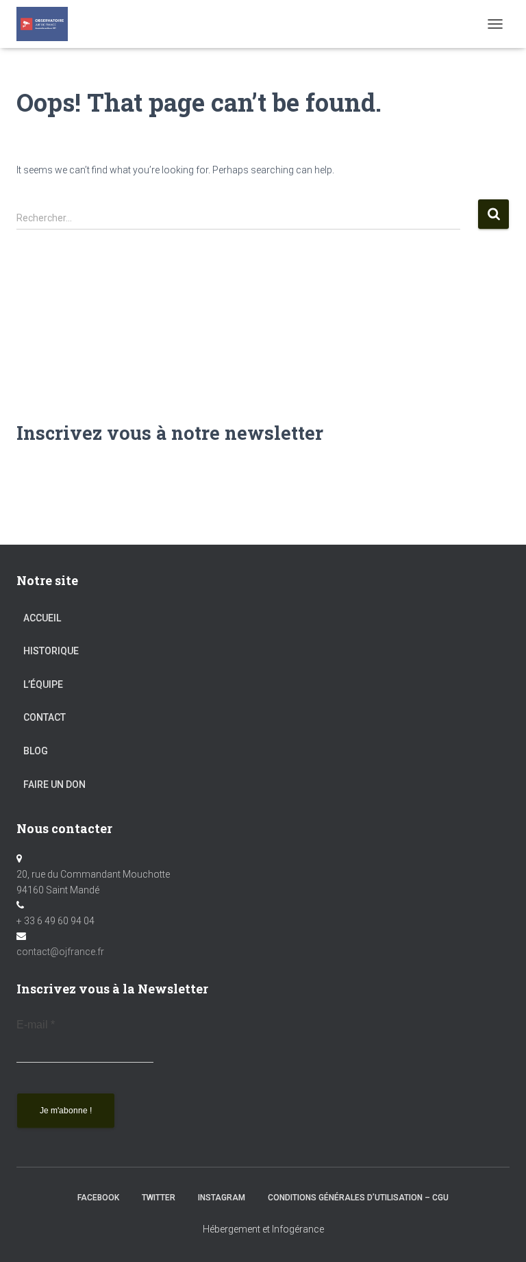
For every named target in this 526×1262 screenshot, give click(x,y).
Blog (35, 750)
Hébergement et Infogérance (263, 1229)
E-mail (35, 1024)
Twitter (158, 1197)
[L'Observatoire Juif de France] (47, 24)
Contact (44, 717)
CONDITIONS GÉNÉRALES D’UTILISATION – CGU (358, 1197)
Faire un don (54, 784)
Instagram (221, 1197)
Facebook (98, 1197)
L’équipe (43, 684)
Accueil (42, 618)
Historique (51, 650)
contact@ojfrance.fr (60, 951)
